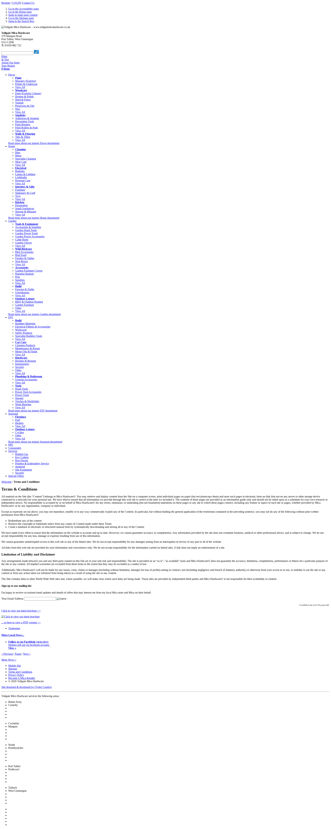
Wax (17, 108)
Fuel (17, 419)
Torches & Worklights (27, 401)
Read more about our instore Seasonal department (35, 441)
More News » (8, 659)
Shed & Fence (23, 99)
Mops (18, 155)
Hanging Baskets (24, 273)
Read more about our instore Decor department (33, 143)
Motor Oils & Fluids (26, 351)
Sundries (20, 280)
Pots (17, 276)
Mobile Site (14, 665)
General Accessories (26, 379)
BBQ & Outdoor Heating (29, 301)
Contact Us (28, 2)
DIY (10, 317)
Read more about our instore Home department (33, 217)
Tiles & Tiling (22, 136)
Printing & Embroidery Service (32, 463)
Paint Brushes (22, 124)
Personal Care (22, 180)
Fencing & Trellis (24, 289)
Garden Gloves (23, 242)
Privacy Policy (16, 674)
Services (12, 451)
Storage (19, 398)
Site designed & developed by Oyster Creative (26, 687)
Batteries (20, 171)
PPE (10, 444)
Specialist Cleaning (25, 158)
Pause (18, 653)
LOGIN (16, 2)
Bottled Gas (21, 454)
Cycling (19, 432)
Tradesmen (14, 628)
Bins (17, 152)
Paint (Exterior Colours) (28, 93)
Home (11, 146)
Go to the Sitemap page (21, 18)
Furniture (20, 189)
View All (20, 87)
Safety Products (23, 332)
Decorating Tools (24, 121)
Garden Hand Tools (26, 230)
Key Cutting (22, 457)
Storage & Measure (25, 211)
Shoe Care (21, 161)
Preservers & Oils (24, 105)
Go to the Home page (20, 11)
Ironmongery (22, 363)
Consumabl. (14, 447)
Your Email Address (12, 598)
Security (19, 367)
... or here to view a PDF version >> (21, 622)
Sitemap (12, 668)
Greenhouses (22, 292)
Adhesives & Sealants (27, 118)
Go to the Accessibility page (23, 8)
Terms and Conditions (20, 671)
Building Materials (25, 323)
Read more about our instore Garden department (34, 314)
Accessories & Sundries (28, 227)
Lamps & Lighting (25, 174)
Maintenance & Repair (27, 348)
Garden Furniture (24, 304)
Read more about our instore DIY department (32, 410)
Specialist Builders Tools (28, 336)
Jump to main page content (22, 14)
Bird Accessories (24, 252)
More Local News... (12, 635)
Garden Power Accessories (29, 236)
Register (5, 2)
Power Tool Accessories (28, 391)
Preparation (21, 205)
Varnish (19, 102)
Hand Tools (21, 388)
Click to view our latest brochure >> (21, 610)
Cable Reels (21, 239)
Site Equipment (23, 469)
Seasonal (13, 413)
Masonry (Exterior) (25, 80)
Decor (11, 74)
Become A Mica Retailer (21, 678)
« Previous (7, 653)
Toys (18, 196)
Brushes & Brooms (25, 360)
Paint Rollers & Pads (26, 127)
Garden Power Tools (26, 233)
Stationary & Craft (25, 192)
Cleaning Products (25, 345)
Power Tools (22, 395)
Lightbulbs (21, 177)
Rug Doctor (21, 460)
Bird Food (20, 255)
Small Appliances (24, 208)
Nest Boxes (21, 261)
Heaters (19, 423)
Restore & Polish (24, 96)
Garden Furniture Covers (28, 270)
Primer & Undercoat (26, 84)
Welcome (6, 481)
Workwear (21, 329)
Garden (12, 220)
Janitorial (20, 466)
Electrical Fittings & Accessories (32, 326)
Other (18, 308)
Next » (27, 653)
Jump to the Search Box (21, 21)
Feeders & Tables (24, 258)
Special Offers (16, 475)
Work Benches (23, 404)
